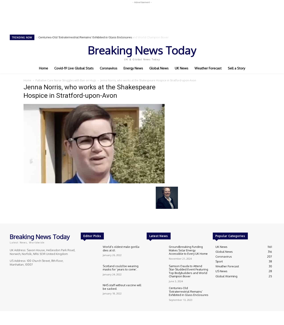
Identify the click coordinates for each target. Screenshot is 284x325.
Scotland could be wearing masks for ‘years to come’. (120, 267)
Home (27, 80)
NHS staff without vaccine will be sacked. (122, 286)
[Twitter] (252, 52)
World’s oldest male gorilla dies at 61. (121, 248)
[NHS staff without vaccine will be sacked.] (90, 291)
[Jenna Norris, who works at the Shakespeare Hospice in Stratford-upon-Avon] (94, 182)
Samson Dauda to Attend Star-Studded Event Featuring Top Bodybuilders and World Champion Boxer (188, 271)
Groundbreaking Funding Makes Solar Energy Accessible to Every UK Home (188, 250)
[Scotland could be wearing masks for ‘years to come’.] (90, 271)
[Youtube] (258, 52)
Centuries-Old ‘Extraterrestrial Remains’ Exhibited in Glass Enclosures (84, 37)
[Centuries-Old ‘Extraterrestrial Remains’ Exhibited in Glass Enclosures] (156, 293)
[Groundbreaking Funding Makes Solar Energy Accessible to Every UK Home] (156, 252)
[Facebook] (240, 52)
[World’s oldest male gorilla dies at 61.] (90, 252)
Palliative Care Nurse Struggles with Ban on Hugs (66, 80)
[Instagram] (246, 52)
